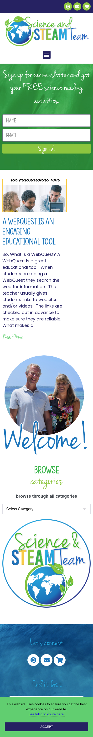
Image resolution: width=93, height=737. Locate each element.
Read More (12, 336)
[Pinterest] (68, 6)
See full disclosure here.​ (46, 714)
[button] (47, 55)
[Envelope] (77, 6)
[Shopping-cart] (87, 6)
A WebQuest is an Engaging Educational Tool (29, 231)
